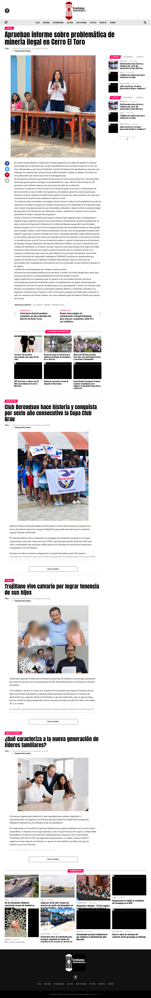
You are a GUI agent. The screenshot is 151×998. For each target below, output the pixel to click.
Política (93, 22)
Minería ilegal (59, 305)
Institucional (81, 22)
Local (38, 22)
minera (48, 305)
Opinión (112, 22)
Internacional (58, 22)
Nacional (46, 22)
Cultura (70, 22)
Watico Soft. (97, 994)
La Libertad (38, 305)
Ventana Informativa (23, 51)
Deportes (103, 22)
